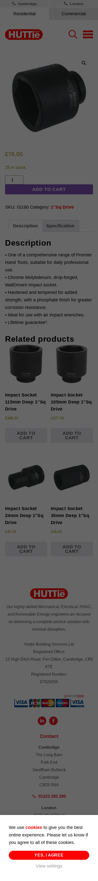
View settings (49, 865)
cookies (33, 827)
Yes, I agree (49, 855)
